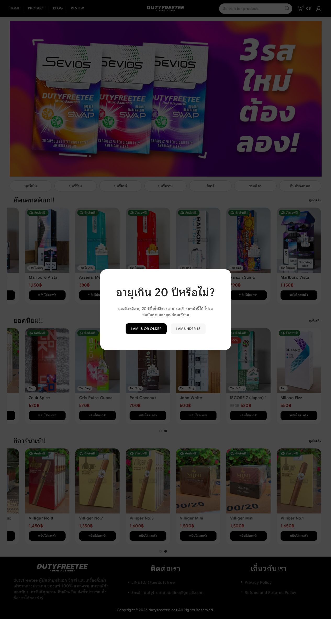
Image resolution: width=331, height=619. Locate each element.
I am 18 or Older (146, 328)
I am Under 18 (188, 328)
